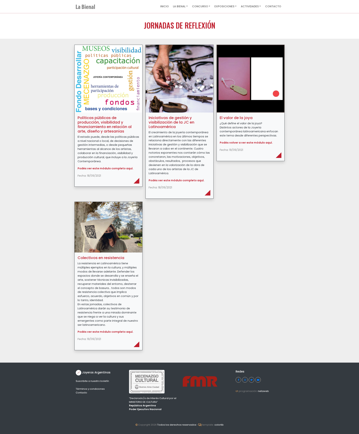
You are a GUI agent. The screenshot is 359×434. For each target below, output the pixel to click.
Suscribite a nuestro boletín (92, 381)
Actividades (250, 6)
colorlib (219, 425)
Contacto (273, 6)
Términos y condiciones (90, 389)
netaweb (263, 391)
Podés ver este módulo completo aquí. (105, 168)
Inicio (164, 6)
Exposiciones (224, 6)
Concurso (200, 6)
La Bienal (179, 6)
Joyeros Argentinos (96, 372)
